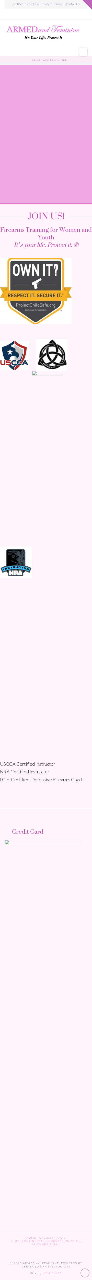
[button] (83, 52)
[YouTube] (46, 14)
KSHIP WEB (53, 1273)
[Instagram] (53, 14)
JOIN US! (46, 215)
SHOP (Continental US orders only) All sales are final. (46, 1242)
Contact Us (72, 4)
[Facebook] (38, 14)
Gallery (46, 1237)
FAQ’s (61, 1237)
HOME (31, 1237)
